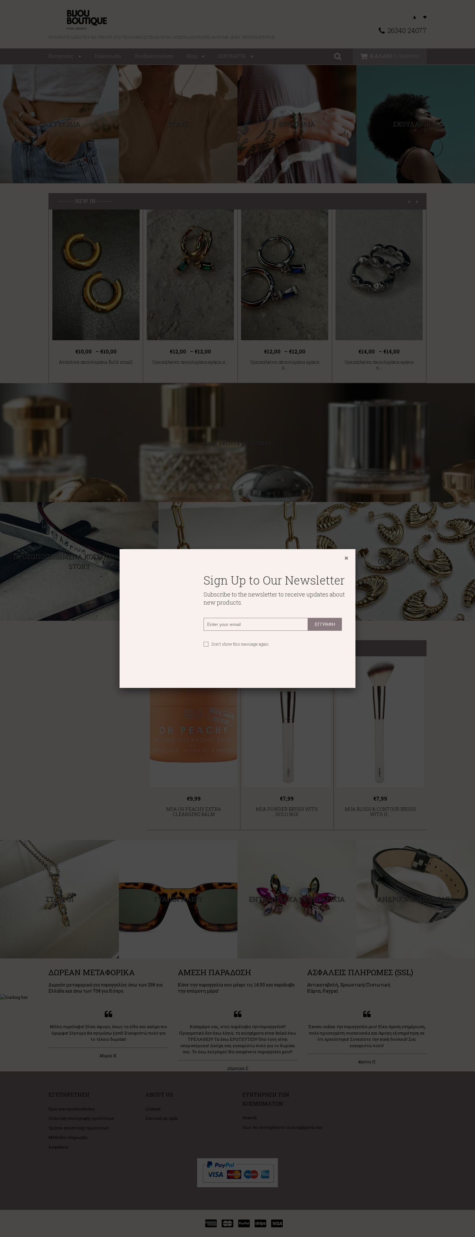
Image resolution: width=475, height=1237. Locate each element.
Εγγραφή (325, 624)
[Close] (346, 558)
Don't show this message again (240, 644)
